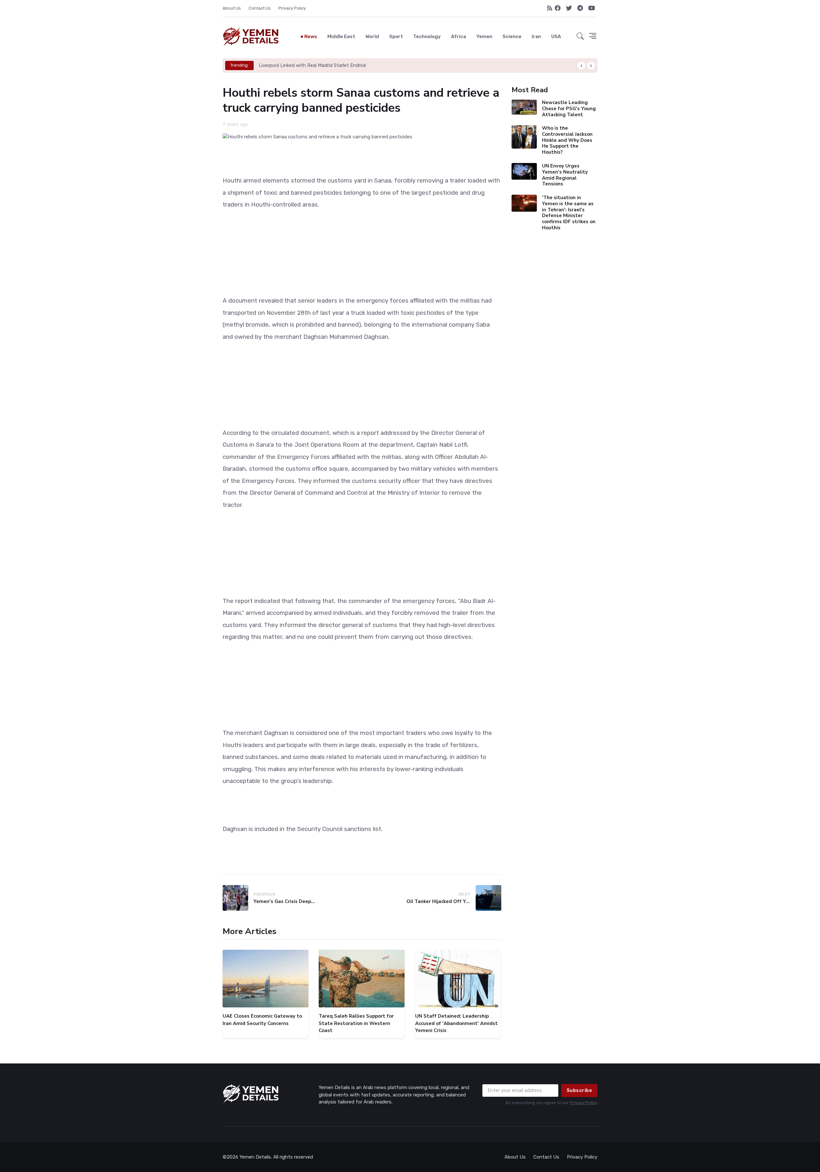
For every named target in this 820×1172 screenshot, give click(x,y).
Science (512, 36)
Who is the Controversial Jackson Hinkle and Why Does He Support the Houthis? (567, 140)
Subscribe (579, 1090)
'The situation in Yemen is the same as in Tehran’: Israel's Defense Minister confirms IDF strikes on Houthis (568, 212)
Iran (536, 36)
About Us (232, 8)
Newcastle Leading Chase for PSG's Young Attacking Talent (568, 108)
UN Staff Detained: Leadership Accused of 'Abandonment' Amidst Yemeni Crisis (456, 1023)
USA (556, 36)
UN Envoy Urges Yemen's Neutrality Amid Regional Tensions (564, 175)
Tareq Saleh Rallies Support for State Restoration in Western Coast (356, 1023)
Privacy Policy (292, 8)
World (372, 36)
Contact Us (260, 8)
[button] (580, 36)
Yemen (484, 36)
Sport (396, 36)
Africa (458, 36)
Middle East (341, 36)
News (310, 36)
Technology (427, 36)
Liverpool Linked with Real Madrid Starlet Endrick (312, 65)
